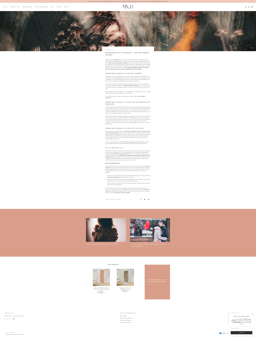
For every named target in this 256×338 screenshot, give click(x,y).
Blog (52, 7)
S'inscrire (241, 332)
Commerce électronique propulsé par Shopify (14, 334)
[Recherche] (249, 7)
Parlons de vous (15, 7)
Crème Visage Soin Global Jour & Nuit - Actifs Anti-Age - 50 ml (101, 289)
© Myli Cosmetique (10, 332)
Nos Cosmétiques (27, 7)
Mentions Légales (123, 315)
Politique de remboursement (125, 322)
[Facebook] (4, 319)
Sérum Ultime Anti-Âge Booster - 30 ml (125, 288)
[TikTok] (10, 319)
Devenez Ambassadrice (41, 7)
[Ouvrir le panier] (252, 7)
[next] (140, 281)
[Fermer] (252, 314)
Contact (66, 7)
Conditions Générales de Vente (126, 318)
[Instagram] (7, 319)
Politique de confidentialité (125, 320)
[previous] (86, 281)
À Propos (58, 7)
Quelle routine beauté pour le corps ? (103, 244)
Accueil (5, 7)
